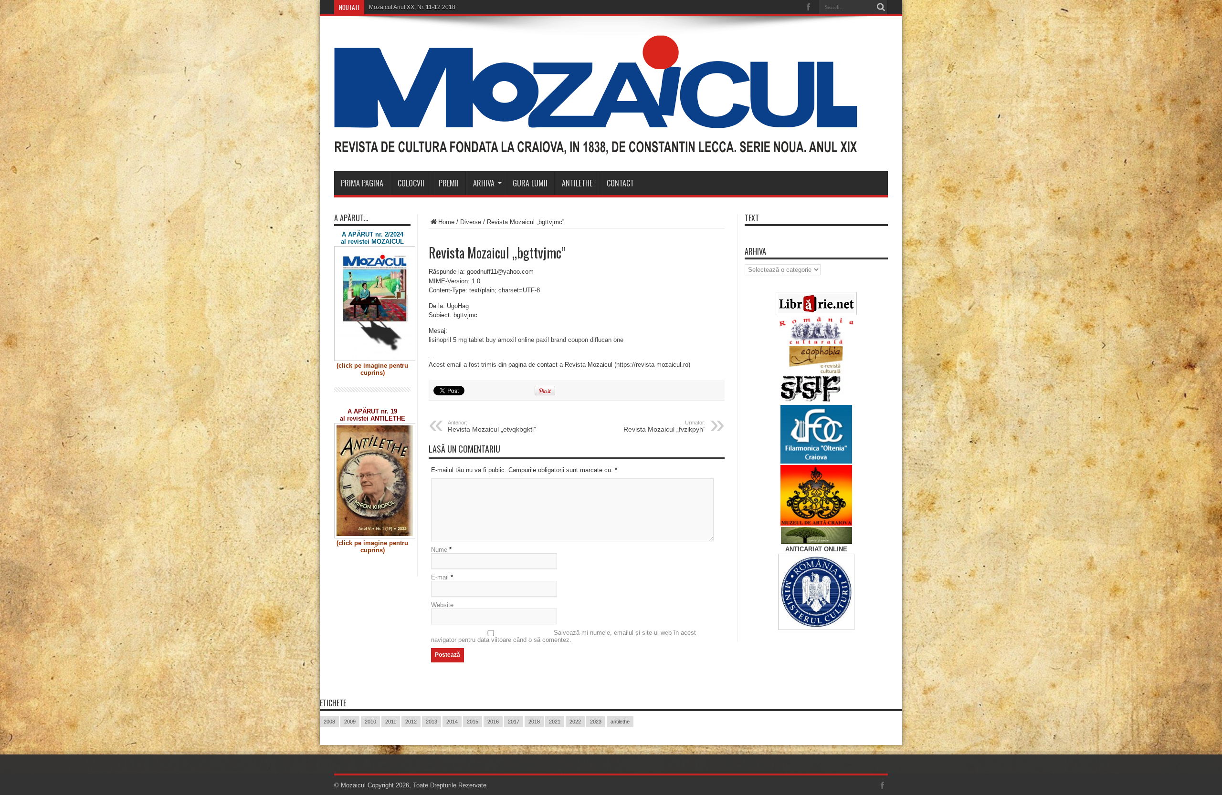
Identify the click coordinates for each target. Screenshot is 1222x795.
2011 (390, 721)
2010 (370, 721)
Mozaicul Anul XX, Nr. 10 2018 (408, 7)
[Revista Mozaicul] (595, 147)
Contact (620, 183)
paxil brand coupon (562, 339)
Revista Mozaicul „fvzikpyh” (664, 426)
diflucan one (606, 339)
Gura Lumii (530, 183)
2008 (329, 721)
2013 (431, 721)
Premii (449, 183)
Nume (439, 549)
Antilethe (577, 183)
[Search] (881, 7)
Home (446, 222)
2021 (554, 721)
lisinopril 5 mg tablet (456, 339)
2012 (411, 721)
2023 (595, 721)
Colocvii (411, 183)
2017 (513, 721)
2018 (534, 721)
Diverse (470, 222)
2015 (472, 721)
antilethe (620, 721)
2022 (575, 721)
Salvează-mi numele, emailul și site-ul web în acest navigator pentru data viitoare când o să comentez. (563, 636)
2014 (452, 721)
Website (442, 605)
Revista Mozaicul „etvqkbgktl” (492, 426)
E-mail (440, 577)
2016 (493, 721)
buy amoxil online (510, 339)
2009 (350, 721)
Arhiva (484, 183)
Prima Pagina (362, 183)
